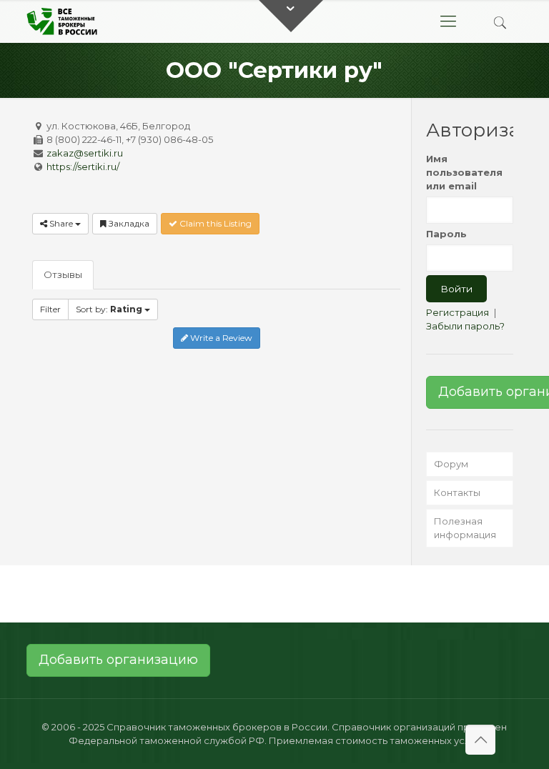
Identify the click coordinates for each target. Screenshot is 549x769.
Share (61, 223)
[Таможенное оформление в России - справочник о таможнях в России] (64, 21)
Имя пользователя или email (464, 172)
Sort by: (109, 309)
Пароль (446, 233)
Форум (451, 464)
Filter (50, 309)
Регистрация (457, 312)
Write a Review (220, 337)
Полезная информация (465, 527)
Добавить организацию (118, 660)
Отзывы (63, 274)
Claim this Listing (214, 223)
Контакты (457, 492)
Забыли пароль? (465, 326)
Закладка (128, 223)
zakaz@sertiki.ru (84, 153)
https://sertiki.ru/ (82, 166)
